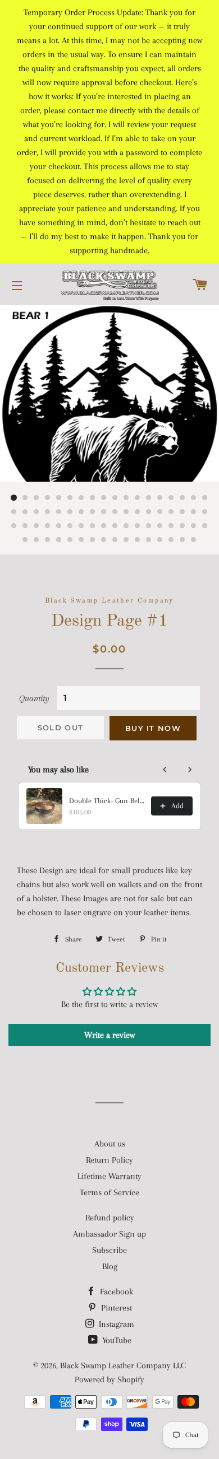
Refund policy (109, 1218)
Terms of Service (109, 1192)
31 (148, 512)
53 (193, 526)
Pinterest (115, 1308)
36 (205, 512)
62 (104, 540)
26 (92, 512)
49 (148, 526)
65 (137, 540)
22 (47, 512)
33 (171, 512)
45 (104, 526)
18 (205, 498)
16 (182, 498)
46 (115, 526)
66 (148, 540)
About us (109, 1144)
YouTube (115, 1340)
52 (182, 526)
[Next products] (189, 769)
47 (126, 526)
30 (137, 512)
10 (115, 498)
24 (70, 512)
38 (25, 526)
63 (115, 540)
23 (59, 512)
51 (171, 526)
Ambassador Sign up (109, 1234)
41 (59, 526)
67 (160, 540)
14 (160, 498)
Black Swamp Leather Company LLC (123, 1365)
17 (193, 498)
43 (81, 526)
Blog (109, 1266)
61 (92, 540)
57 (47, 540)
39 (36, 526)
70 (193, 540)
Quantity (34, 698)
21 (36, 512)
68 (171, 540)
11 (126, 498)
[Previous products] (165, 769)
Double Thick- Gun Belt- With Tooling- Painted (106, 800)
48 (137, 526)
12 (137, 498)
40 (47, 526)
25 (81, 512)
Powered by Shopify (109, 1379)
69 (182, 540)
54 (205, 526)
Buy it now (153, 728)
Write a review (109, 1035)
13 (148, 498)
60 (81, 540)
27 (104, 512)
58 (59, 540)
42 (70, 526)
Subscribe (109, 1250)
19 (14, 512)
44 (92, 526)
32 (160, 512)
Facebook (115, 1291)
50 (160, 526)
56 (36, 540)
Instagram (115, 1324)
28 (115, 512)
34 (182, 512)
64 (126, 540)
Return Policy (109, 1160)
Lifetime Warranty (109, 1176)
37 (14, 526)
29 (126, 512)
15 (171, 498)
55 (25, 540)
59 (70, 540)
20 (25, 512)
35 (193, 512)
